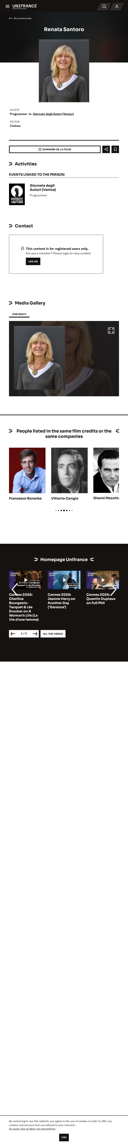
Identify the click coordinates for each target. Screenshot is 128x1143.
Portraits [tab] (19, 314)
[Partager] (106, 149)
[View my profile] (116, 6)
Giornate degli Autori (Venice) (53, 114)
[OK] (64, 1137)
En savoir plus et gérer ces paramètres (32, 1128)
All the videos (53, 633)
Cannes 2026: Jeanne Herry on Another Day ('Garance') (61, 601)
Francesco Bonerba (25, 498)
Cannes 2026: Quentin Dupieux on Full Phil (101, 599)
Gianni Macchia (106, 498)
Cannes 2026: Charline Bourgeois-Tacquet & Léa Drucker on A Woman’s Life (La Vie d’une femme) (24, 607)
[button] (111, 331)
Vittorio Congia (64, 498)
